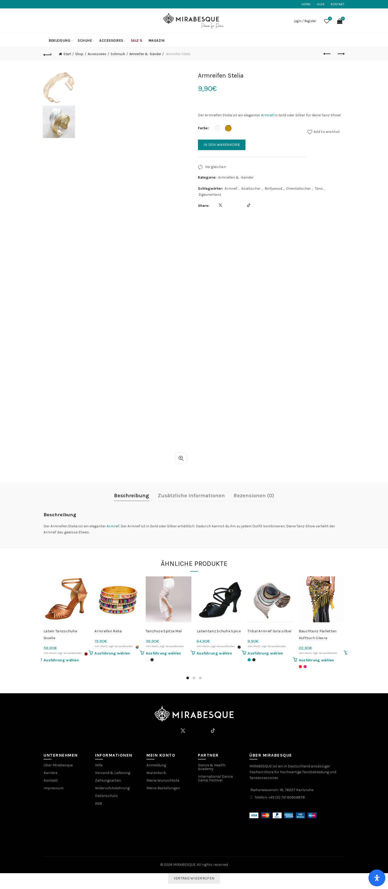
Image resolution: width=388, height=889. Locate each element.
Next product (340, 54)
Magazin (157, 40)
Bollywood (273, 188)
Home (306, 4)
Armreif (267, 115)
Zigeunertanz (209, 194)
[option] (59, 88)
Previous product (327, 54)
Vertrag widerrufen (194, 878)
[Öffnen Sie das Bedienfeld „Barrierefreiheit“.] (376, 877)
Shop (79, 54)
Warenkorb (156, 773)
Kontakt (337, 4)
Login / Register (305, 21)
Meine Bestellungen (163, 788)
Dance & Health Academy (211, 767)
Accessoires (111, 40)
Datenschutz (106, 796)
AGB (98, 803)
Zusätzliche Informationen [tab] (191, 496)
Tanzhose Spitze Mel (164, 631)
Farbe (203, 128)
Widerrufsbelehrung (112, 788)
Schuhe (85, 40)
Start (67, 54)
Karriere (50, 773)
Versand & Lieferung (112, 773)
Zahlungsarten (108, 780)
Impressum (54, 788)
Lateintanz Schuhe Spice (219, 631)
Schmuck (118, 54)
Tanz (319, 188)
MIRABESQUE (184, 864)
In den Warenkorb (222, 144)
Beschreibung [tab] (131, 496)
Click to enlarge (181, 458)
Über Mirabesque (58, 765)
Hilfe (321, 4)
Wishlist (330, 18)
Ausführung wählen (61, 660)
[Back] (47, 54)
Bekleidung (59, 40)
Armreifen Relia (108, 631)
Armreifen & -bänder (145, 54)
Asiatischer (251, 188)
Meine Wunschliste (162, 780)
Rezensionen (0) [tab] (254, 496)
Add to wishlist (327, 132)
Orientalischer (298, 188)
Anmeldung (156, 765)
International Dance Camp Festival (215, 778)
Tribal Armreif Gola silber (270, 631)
